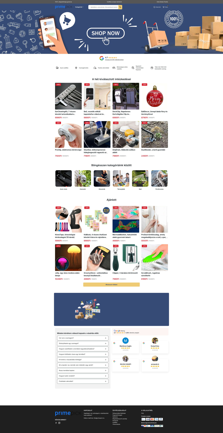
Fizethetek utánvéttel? (66, 381)
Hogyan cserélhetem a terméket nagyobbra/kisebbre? (76, 349)
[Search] (120, 7)
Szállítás (115, 422)
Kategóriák (78, 7)
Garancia (115, 417)
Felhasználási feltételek (119, 413)
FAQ (142, 413)
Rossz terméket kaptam (66, 370)
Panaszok (115, 420)
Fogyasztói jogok (117, 415)
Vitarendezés (116, 424)
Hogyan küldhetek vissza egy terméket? (72, 354)
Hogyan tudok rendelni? (67, 376)
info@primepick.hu (99, 418)
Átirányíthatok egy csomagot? (69, 343)
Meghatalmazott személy (120, 418)
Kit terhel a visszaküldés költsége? (70, 359)
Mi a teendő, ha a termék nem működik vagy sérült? (76, 365)
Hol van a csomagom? (66, 338)
